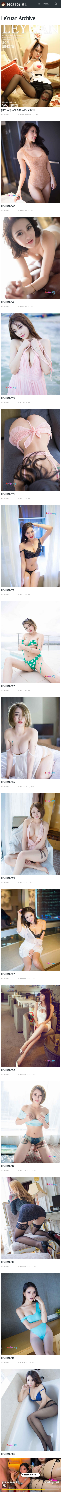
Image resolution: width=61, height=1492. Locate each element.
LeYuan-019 (7, 1166)
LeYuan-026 (8, 782)
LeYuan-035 (8, 398)
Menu (46, 3)
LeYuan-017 (7, 1262)
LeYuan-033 (8, 494)
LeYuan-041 (7, 302)
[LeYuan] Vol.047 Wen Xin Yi (18, 110)
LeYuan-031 (7, 590)
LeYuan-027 (8, 686)
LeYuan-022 (8, 974)
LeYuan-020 (8, 1070)
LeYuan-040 (8, 206)
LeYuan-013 (7, 1358)
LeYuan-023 (8, 878)
